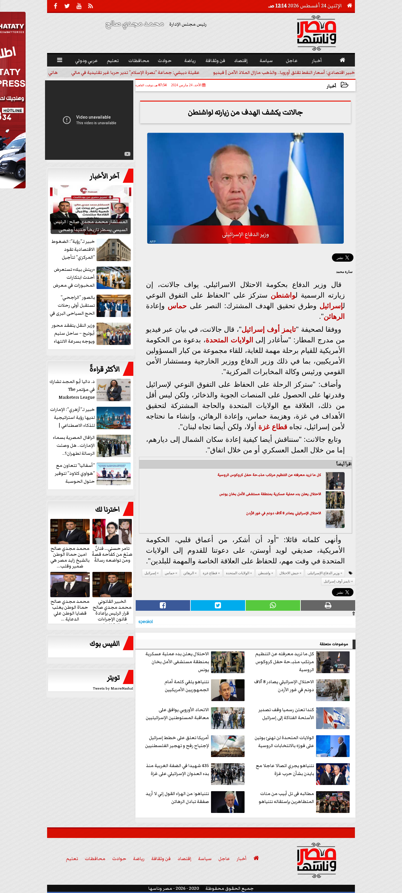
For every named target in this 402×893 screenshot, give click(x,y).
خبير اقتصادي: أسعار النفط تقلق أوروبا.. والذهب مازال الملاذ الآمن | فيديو (290, 72)
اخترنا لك (107, 509)
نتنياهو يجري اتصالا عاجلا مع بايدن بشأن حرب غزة (285, 769)
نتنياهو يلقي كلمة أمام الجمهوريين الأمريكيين (187, 685)
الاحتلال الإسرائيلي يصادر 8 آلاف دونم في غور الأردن (283, 513)
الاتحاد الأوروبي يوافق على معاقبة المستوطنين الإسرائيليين (177, 713)
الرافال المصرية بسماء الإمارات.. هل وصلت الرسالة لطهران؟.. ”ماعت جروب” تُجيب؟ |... (92, 446)
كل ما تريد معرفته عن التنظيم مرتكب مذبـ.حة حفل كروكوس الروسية (269, 475)
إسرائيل (331, 306)
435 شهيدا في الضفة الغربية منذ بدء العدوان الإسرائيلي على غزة (177, 769)
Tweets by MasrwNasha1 (113, 688)
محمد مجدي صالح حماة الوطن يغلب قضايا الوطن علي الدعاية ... (70, 610)
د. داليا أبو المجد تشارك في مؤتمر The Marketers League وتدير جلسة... (72, 390)
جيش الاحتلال (289, 573)
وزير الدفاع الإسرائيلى (324, 573)
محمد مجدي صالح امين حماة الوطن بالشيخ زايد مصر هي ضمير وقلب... (69, 557)
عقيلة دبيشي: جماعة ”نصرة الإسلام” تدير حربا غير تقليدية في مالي (141, 72)
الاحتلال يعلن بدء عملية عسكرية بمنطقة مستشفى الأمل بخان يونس (270, 494)
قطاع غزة (272, 427)
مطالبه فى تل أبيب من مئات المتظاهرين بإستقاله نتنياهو (286, 797)
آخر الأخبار (105, 176)
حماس (177, 306)
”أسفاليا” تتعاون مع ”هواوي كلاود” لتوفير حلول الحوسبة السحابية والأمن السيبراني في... (93, 474)
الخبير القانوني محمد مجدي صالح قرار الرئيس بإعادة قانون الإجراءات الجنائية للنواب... (112, 613)
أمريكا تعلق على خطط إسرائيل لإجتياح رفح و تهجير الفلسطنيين (177, 741)
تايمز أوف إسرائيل (269, 329)
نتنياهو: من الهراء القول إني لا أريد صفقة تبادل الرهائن (177, 797)
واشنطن (283, 295)
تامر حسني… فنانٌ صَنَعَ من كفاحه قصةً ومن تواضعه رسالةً (112, 554)
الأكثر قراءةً (104, 369)
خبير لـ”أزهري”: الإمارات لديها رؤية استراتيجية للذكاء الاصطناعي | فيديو (72, 418)
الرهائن (334, 316)
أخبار (331, 86)
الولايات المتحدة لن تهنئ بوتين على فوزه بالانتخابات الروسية (284, 741)
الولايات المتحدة (229, 340)
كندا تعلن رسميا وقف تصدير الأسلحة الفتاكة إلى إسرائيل (286, 713)
